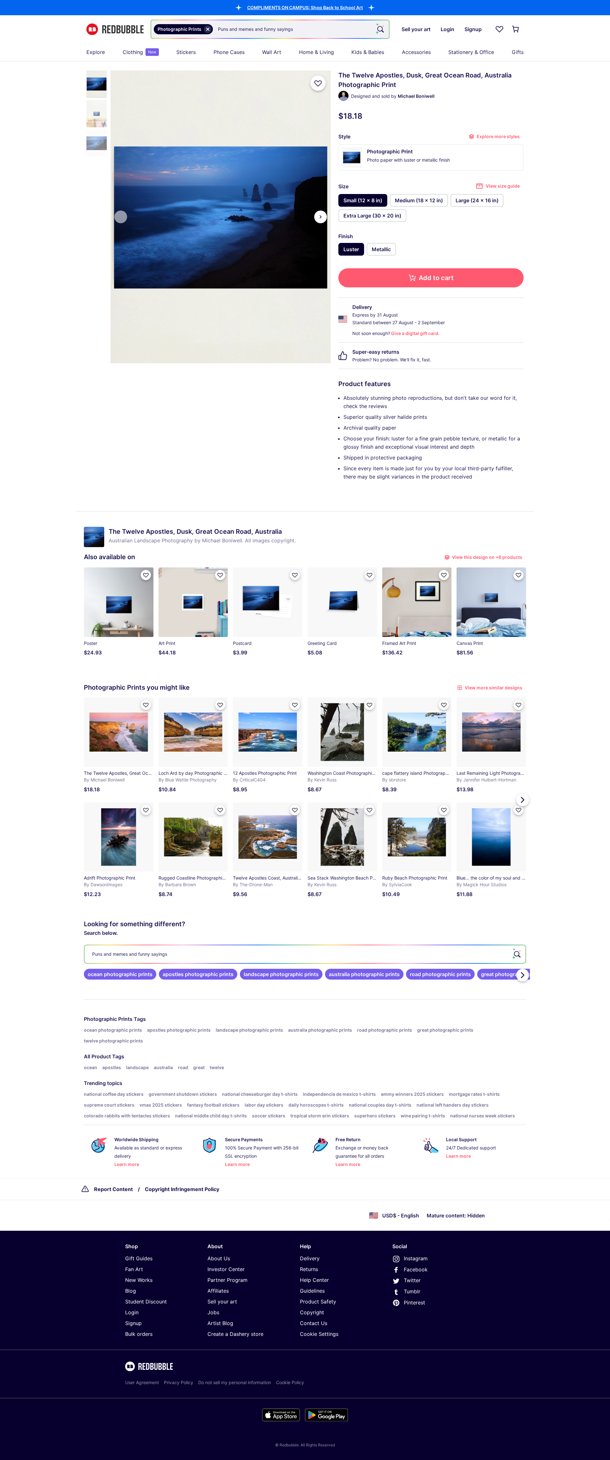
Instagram (416, 1258)
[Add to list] (318, 83)
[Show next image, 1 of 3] (320, 217)
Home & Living (316, 52)
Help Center (314, 1280)
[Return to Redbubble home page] (115, 29)
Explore (95, 52)
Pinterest (414, 1302)
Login (132, 1312)
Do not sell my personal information (234, 1382)
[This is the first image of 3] (120, 217)
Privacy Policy (178, 1382)
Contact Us (313, 1323)
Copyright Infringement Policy (182, 1189)
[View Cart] (516, 29)
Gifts (518, 52)
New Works (138, 1280)
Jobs (213, 1312)
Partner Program (227, 1280)
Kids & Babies (367, 52)
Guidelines (312, 1291)
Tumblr (412, 1291)
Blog (130, 1291)
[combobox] (270, 29)
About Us (218, 1258)
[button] (305, 7)
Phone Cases (229, 52)
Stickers (186, 52)
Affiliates (218, 1291)
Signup (133, 1323)
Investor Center (226, 1269)
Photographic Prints (108, 1019)
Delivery (310, 1258)
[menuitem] (95, 52)
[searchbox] (305, 954)
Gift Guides (138, 1258)
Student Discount (146, 1301)
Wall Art (271, 52)
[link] (120, 974)
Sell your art (222, 1301)
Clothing (139, 52)
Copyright (312, 1312)
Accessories (416, 52)
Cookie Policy (290, 1382)
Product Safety (318, 1301)
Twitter (412, 1280)
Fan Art (134, 1269)
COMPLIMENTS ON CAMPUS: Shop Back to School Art (305, 7)
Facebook (416, 1269)
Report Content (113, 1189)
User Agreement (142, 1382)
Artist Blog (220, 1323)
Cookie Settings (319, 1334)
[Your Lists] (499, 29)
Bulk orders (138, 1334)
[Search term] (380, 29)
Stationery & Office (471, 52)
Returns (309, 1269)
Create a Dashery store (235, 1334)
